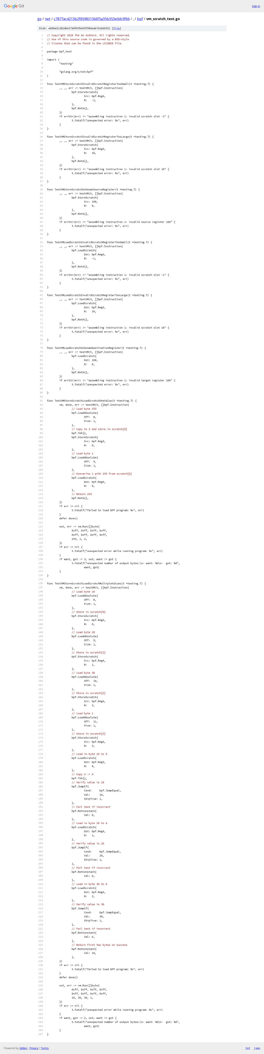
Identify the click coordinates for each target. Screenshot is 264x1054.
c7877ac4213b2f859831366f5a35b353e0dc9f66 (92, 18)
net (47, 18)
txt (247, 1048)
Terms (45, 1048)
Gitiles (23, 1048)
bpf (140, 18)
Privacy (33, 1048)
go (39, 18)
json (257, 1048)
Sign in (256, 6)
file (116, 28)
